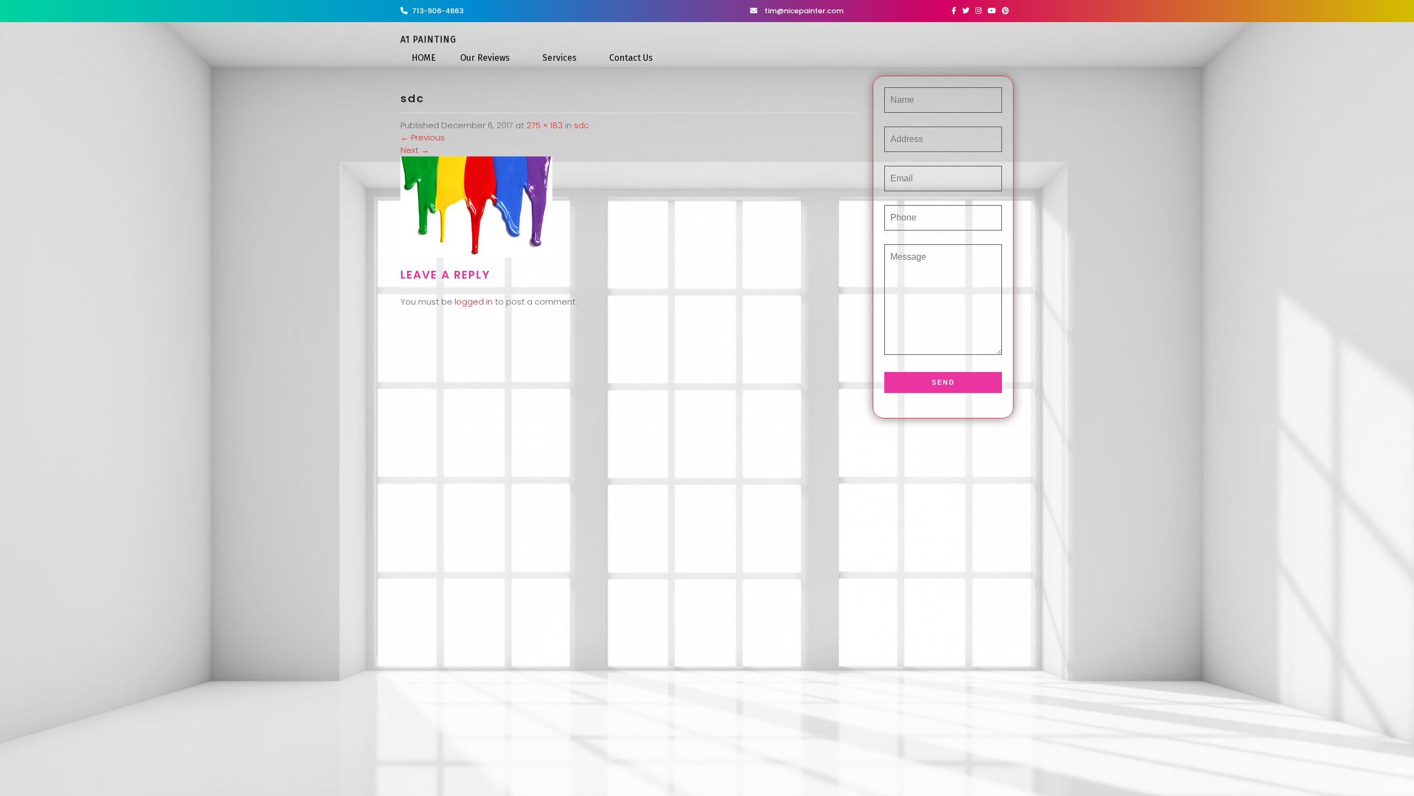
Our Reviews (485, 58)
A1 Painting (428, 39)
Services (559, 58)
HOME (423, 58)
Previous (422, 137)
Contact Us (631, 58)
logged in (474, 301)
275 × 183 (544, 125)
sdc (581, 125)
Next (414, 150)
